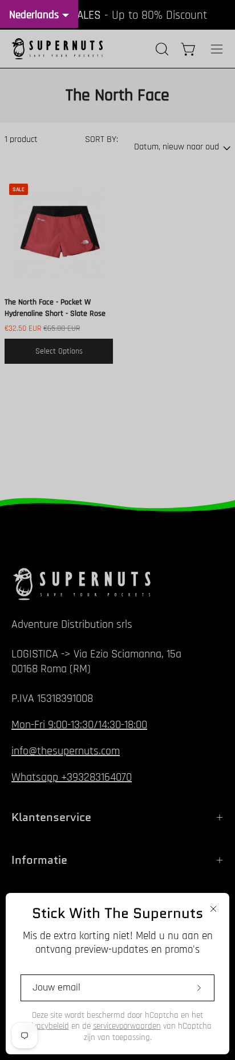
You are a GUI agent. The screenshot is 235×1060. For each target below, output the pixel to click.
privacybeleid (46, 1026)
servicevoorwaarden (127, 1026)
